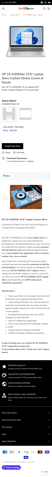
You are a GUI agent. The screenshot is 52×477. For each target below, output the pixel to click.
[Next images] (46, 197)
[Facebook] (42, 2)
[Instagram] (45, 2)
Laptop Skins (15, 15)
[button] (44, 8)
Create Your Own (12, 146)
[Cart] (48, 8)
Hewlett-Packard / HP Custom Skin (23, 90)
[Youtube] (49, 2)
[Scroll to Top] (47, 459)
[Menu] (3, 8)
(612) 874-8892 (10, 2)
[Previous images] (5, 197)
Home (4, 15)
